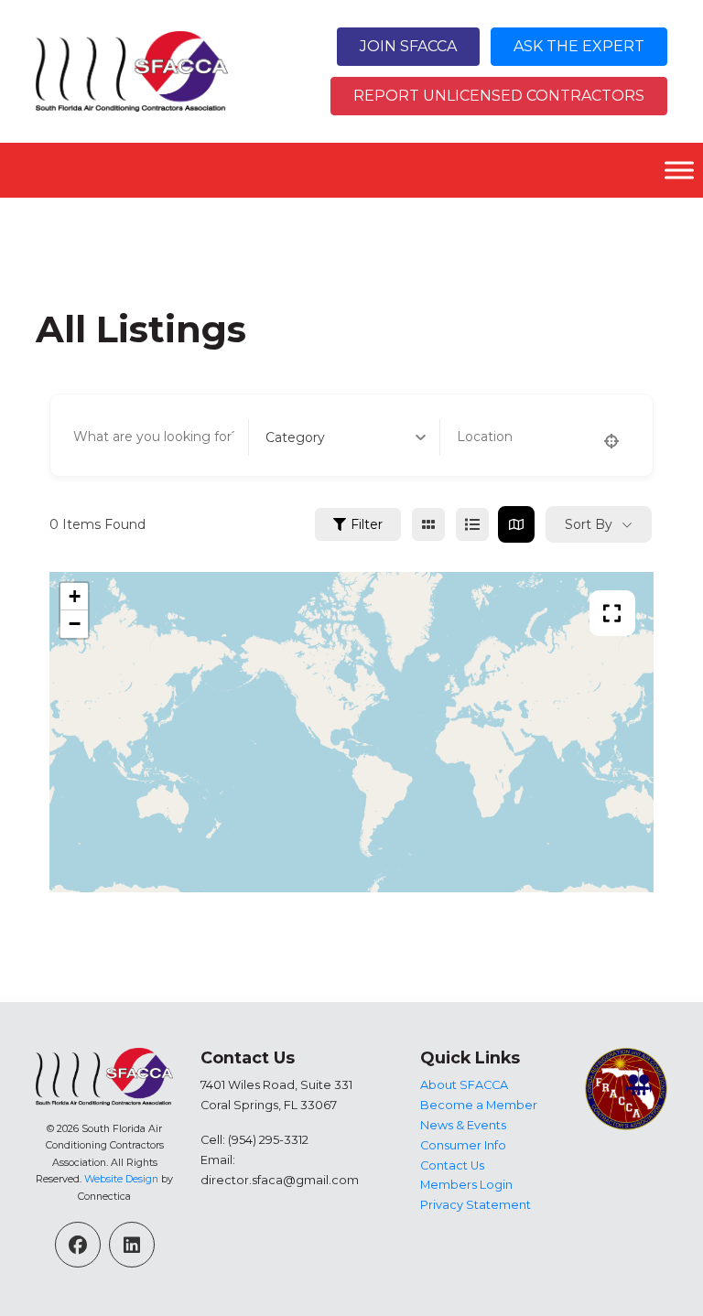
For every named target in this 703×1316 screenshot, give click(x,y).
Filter (367, 524)
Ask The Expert (579, 46)
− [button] (75, 623)
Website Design (121, 1178)
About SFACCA (464, 1085)
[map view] (516, 524)
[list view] (472, 524)
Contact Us (452, 1165)
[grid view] (428, 524)
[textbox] (295, 437)
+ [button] (75, 596)
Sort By (588, 524)
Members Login (466, 1185)
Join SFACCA (408, 46)
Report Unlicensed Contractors (498, 95)
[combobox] (346, 437)
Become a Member (478, 1105)
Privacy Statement (475, 1205)
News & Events (463, 1125)
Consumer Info (463, 1145)
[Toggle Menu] (679, 169)
